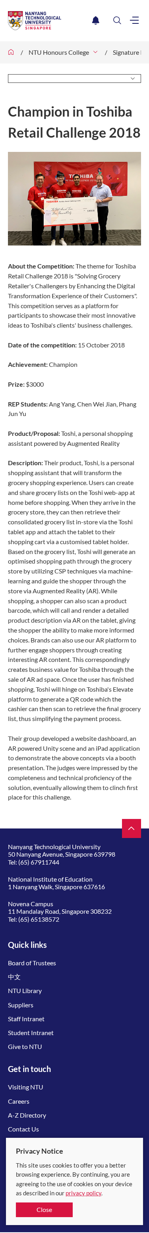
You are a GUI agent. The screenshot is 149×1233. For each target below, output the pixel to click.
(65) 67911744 (38, 862)
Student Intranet (31, 1032)
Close (44, 1209)
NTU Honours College (59, 52)
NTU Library (25, 990)
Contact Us (23, 1129)
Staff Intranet (26, 1018)
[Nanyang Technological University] (48, 20)
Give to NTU (25, 1046)
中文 (14, 976)
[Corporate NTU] (11, 52)
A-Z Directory (27, 1115)
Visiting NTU (25, 1087)
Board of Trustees (32, 962)
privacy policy (83, 1193)
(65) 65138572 (38, 919)
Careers (18, 1101)
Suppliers (20, 1005)
